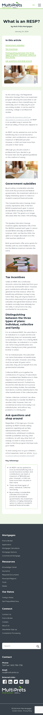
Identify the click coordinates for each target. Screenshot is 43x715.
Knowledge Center (9, 567)
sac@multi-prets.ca (10, 672)
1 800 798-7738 (16, 665)
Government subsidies (14, 45)
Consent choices (17, 711)
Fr (33, 5)
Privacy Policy (27, 711)
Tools (4, 582)
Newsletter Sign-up (9, 629)
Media (4, 586)
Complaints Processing (11, 633)
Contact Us (6, 614)
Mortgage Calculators (10, 548)
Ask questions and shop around (18, 61)
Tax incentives (11, 49)
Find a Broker (7, 541)
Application (6, 544)
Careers (5, 622)
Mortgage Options (9, 552)
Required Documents (10, 575)
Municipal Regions (9, 578)
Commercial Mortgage (11, 556)
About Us (5, 625)
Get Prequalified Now (10, 601)
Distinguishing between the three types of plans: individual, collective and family (20, 55)
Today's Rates (7, 597)
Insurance (6, 571)
